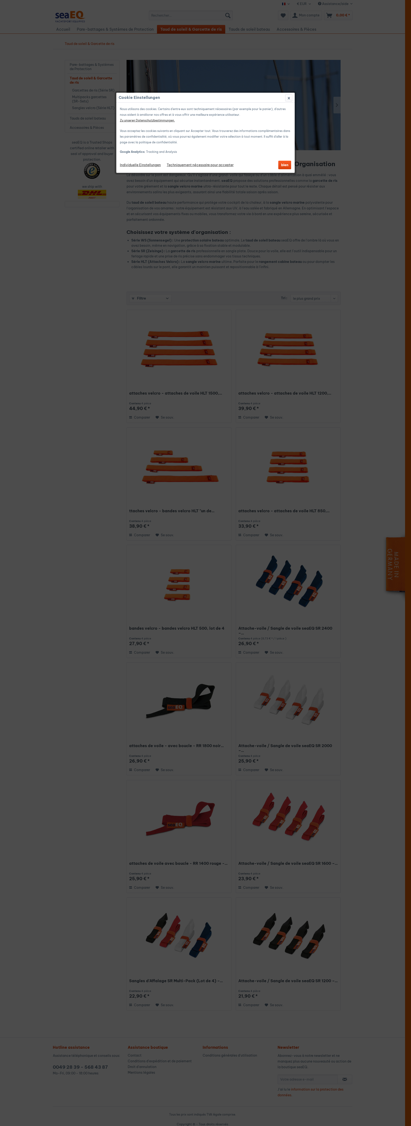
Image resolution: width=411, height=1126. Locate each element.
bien (284, 165)
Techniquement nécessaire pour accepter (200, 165)
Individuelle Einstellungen (140, 165)
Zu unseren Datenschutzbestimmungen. (147, 120)
